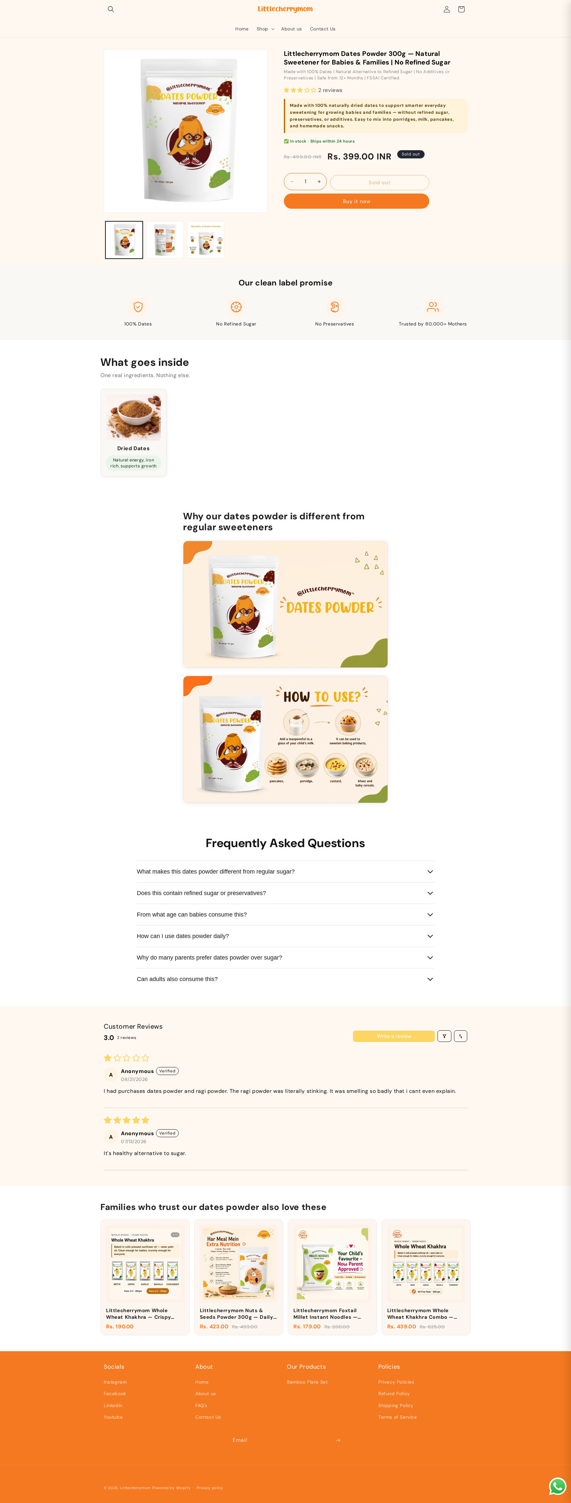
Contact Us (208, 1417)
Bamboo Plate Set (307, 1382)
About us (205, 1393)
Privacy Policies (396, 1382)
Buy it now (356, 201)
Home (202, 1382)
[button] (111, 9)
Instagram (115, 1382)
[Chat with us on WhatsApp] (558, 1494)
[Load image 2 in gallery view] (164, 240)
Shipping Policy (396, 1405)
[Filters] (444, 1036)
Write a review (394, 1036)
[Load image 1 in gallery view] (124, 240)
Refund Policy (394, 1393)
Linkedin (113, 1405)
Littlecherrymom (135, 1487)
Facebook (115, 1393)
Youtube (113, 1417)
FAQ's (201, 1405)
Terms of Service (397, 1417)
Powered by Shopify (171, 1487)
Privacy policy (210, 1487)
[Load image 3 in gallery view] (205, 240)
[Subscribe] (337, 1440)
